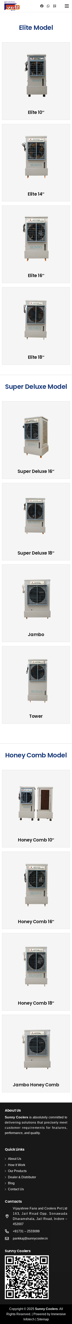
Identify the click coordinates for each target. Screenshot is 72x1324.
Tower (36, 716)
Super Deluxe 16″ (36, 471)
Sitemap (43, 1319)
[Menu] (66, 6)
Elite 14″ (36, 194)
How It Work (16, 1165)
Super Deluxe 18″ (36, 553)
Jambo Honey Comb (36, 1085)
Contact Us (16, 1189)
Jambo (36, 634)
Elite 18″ (36, 357)
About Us (14, 1158)
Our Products (17, 1171)
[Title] (54, 6)
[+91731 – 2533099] (9, 1231)
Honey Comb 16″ (36, 922)
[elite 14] (36, 157)
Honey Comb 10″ (36, 840)
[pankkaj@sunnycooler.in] (9, 1238)
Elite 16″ (36, 275)
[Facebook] (42, 6)
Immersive (58, 1314)
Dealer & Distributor (22, 1177)
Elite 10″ (36, 112)
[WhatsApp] (48, 6)
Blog (11, 1183)
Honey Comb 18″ (36, 1003)
